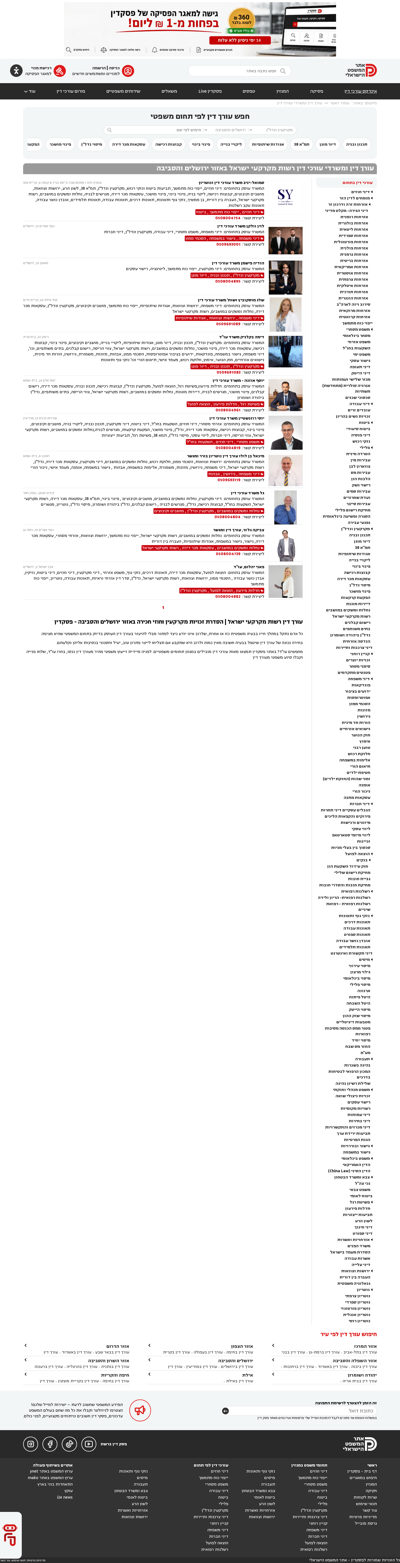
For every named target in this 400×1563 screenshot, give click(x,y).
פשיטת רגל (360, 1202)
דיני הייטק (360, 373)
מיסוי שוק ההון (356, 1016)
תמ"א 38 (301, 144)
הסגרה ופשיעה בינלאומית (346, 516)
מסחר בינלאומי (356, 336)
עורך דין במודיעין (201, 1367)
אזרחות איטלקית (352, 286)
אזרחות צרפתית (353, 279)
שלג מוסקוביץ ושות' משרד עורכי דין (231, 300)
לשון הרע (364, 1221)
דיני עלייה (361, 1265)
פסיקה (316, 91)
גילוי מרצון (360, 972)
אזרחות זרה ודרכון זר (348, 204)
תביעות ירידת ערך (353, 1133)
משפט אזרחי (358, 342)
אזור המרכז (365, 1346)
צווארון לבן (359, 466)
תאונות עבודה (356, 928)
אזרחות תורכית (354, 292)
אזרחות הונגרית (353, 298)
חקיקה (371, 1491)
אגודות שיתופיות (268, 144)
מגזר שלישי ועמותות (351, 379)
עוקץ (68, 1491)
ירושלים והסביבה (235, 1361)
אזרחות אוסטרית (352, 273)
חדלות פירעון (357, 1208)
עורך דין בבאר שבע (112, 1352)
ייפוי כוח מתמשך (357, 323)
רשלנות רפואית (355, 891)
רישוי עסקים (358, 1102)
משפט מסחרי (358, 329)
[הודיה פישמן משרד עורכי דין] (285, 277)
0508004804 (227, 517)
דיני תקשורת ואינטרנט (352, 953)
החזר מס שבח (357, 1046)
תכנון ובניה (356, 144)
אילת (247, 1375)
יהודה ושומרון (362, 1375)
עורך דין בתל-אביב (360, 1352)
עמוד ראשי (339, 103)
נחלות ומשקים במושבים (348, 610)
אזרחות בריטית (354, 261)
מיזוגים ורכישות (355, 823)
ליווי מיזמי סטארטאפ (351, 835)
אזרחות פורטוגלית (351, 242)
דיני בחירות (359, 1121)
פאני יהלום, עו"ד (248, 567)
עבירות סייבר (358, 504)
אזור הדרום (117, 1346)
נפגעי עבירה (359, 523)
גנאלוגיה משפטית (353, 1283)
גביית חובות (359, 879)
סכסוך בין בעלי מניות (350, 848)
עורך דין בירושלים (237, 1367)
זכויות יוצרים (358, 660)
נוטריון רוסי (359, 1321)
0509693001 (228, 244)
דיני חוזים (360, 192)
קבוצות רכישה (168, 144)
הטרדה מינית (358, 454)
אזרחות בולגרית (353, 223)
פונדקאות (361, 685)
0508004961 (228, 410)
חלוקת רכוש (359, 754)
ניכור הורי (361, 791)
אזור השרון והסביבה (108, 1361)
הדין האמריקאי (356, 1165)
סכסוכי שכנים (357, 398)
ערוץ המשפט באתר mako (50, 1478)
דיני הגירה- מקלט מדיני (346, 211)
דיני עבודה (359, 404)
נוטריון (363, 1290)
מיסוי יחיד (361, 1040)
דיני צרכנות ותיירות (354, 648)
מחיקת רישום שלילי (352, 873)
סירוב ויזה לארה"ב (353, 304)
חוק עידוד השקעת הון (347, 866)
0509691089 (228, 324)
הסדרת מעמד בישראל (350, 1252)
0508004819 (228, 448)
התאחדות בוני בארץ (55, 1484)
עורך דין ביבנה (364, 1367)
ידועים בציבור (357, 691)
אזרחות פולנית (354, 248)
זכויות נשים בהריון (353, 416)
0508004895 (228, 281)
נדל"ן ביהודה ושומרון (350, 635)
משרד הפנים (358, 1246)
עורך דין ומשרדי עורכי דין (299, 103)
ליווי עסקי (361, 829)
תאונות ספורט (357, 934)
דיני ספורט (363, 1233)
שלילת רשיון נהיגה (353, 1083)
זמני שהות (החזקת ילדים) (346, 779)
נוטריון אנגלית (356, 1315)
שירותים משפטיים (123, 91)
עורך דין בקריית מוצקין (78, 1381)
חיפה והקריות (115, 1375)
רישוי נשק (361, 485)
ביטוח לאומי (361, 1196)
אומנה (364, 785)
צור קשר (369, 1510)
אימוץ (364, 741)
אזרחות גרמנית (354, 254)
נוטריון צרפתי (357, 1296)
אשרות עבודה (357, 1258)
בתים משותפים (356, 629)
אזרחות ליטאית (354, 229)
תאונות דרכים (357, 922)
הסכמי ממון (359, 704)
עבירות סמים (358, 491)
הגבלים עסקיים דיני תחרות (345, 810)
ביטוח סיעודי (358, 429)
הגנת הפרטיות (357, 1140)
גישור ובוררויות (355, 1146)
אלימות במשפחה (354, 760)
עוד (29, 91)
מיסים (364, 959)
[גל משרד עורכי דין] (285, 507)
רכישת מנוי (41, 68)
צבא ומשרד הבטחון (352, 1177)
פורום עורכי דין (71, 91)
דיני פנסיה (360, 435)
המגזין (282, 91)
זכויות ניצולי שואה (353, 1096)
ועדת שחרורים (356, 498)
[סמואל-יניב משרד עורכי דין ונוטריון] (285, 200)
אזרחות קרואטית (354, 317)
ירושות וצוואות (355, 1271)
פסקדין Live (210, 91)
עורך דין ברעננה (49, 1367)
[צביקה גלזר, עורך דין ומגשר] (285, 544)
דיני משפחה (359, 679)
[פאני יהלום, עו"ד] (285, 581)
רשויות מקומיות (355, 1108)
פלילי (365, 448)
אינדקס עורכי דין (360, 91)
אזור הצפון (242, 1346)
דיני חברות (360, 804)
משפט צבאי (359, 1190)
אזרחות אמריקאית (351, 267)
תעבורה (362, 1059)
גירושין (363, 716)
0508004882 (228, 596)
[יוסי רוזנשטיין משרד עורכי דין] (285, 433)
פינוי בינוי (201, 144)
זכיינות (363, 841)
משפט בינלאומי (355, 1158)
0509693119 (229, 480)
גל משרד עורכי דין (247, 493)
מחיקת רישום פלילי (352, 510)
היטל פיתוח (359, 997)
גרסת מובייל (366, 1523)
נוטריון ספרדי (357, 1302)
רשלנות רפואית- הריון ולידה (344, 898)
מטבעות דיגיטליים (353, 1022)
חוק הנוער (360, 735)
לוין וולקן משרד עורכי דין (240, 226)
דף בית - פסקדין (362, 1471)
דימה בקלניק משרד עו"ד (241, 337)
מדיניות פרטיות (363, 1517)
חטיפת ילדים (358, 773)
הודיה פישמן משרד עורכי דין (238, 263)
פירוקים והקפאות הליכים (347, 816)
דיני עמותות (358, 1115)
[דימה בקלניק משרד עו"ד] (285, 354)
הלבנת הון (360, 479)
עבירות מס (360, 473)
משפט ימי (361, 354)
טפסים (249, 91)
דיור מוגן (327, 144)
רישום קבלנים (357, 623)
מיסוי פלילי (360, 984)
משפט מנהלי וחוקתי (351, 1090)
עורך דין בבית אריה (360, 1381)
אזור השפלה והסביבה (355, 1361)
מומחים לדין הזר (354, 198)
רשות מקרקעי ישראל (351, 616)
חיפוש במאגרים (363, 1478)
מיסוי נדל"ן (91, 144)
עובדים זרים (359, 410)
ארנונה (363, 991)
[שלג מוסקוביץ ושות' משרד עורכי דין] (285, 314)
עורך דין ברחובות (298, 1367)
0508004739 (228, 554)
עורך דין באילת (239, 1381)
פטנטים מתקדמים (354, 673)
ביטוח (364, 423)
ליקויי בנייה (231, 144)
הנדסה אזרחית (356, 641)
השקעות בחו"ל (356, 348)
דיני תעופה (360, 367)
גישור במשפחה (356, 1152)
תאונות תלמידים (354, 947)
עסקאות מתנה (357, 798)
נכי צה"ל (362, 1183)
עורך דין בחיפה (239, 1352)
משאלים (169, 91)
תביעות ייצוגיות (358, 1215)
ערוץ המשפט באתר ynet (51, 1471)
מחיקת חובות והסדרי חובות (344, 885)
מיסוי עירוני (359, 966)
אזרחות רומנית (354, 217)
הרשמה (99, 68)
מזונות (364, 710)
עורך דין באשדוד (332, 1367)
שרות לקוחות (365, 1497)
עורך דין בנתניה (115, 1367)
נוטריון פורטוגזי (355, 1308)
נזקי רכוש (361, 441)
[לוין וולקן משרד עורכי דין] (285, 240)
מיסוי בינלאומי (356, 978)
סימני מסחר (359, 666)
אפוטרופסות (358, 698)
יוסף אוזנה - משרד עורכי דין (238, 380)
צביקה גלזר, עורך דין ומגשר (238, 530)
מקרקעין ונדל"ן (355, 529)
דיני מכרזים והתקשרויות (347, 1127)
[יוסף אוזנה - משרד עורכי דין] (285, 395)
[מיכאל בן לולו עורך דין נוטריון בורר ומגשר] (285, 470)
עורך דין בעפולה (208, 1352)
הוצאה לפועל (357, 854)
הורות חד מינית (356, 723)
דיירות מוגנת (358, 604)
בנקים (362, 860)
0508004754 (228, 218)
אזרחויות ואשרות (353, 1240)
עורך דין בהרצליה (82, 1367)
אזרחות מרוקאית (354, 311)
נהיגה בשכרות (357, 1065)
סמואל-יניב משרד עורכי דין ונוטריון (231, 183)
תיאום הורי (360, 766)
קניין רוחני (360, 654)
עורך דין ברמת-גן (324, 1352)
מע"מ (365, 1053)
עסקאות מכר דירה (128, 144)
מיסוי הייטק (359, 1009)
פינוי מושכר (60, 144)
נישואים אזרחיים (355, 729)
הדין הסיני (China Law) (349, 1171)
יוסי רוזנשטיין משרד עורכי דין (236, 418)
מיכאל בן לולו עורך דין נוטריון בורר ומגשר (225, 456)
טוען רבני (361, 748)
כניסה (114, 68)
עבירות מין (360, 460)
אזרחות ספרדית (353, 236)
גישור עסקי (360, 361)
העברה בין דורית (355, 1277)
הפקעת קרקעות (355, 598)
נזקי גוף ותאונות (354, 916)
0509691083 (229, 372)
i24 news (65, 1497)
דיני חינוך (363, 1227)
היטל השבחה (358, 1003)
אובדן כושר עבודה (353, 941)
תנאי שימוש (366, 1504)
